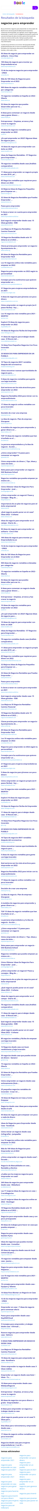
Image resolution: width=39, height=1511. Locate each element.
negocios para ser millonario (8, 1506)
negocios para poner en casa (29, 1501)
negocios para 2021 (8, 1470)
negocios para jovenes (28, 1498)
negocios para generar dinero (28, 1487)
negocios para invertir (28, 1493)
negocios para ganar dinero (9, 1487)
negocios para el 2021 (28, 1470)
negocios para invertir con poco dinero (9, 1497)
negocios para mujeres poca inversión (10, 1501)
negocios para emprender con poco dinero (28, 1457)
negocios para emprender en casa (8, 1466)
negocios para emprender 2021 (7, 1459)
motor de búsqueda (8, 14)
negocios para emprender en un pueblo (26, 1464)
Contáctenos (19, 14)
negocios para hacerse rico (9, 1492)
